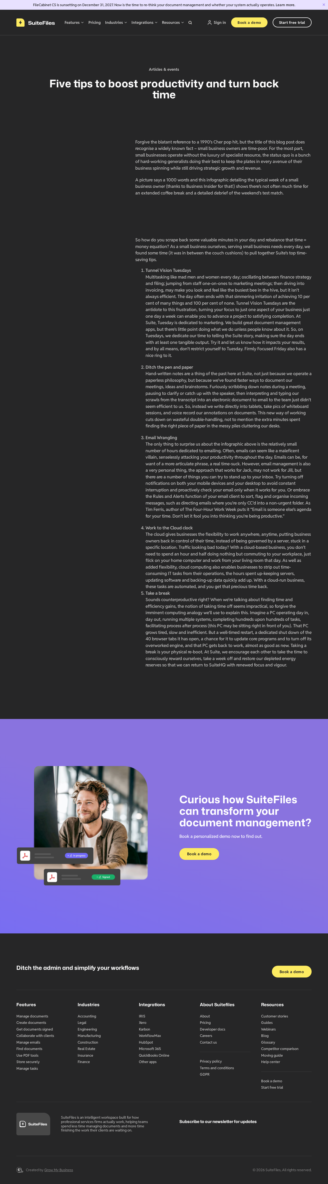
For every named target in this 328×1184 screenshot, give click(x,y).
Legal (82, 1022)
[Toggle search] (190, 22)
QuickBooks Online (154, 1055)
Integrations (142, 22)
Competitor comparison (280, 1048)
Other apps (148, 1061)
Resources (171, 22)
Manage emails (28, 1042)
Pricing (94, 22)
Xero (142, 1022)
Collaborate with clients (35, 1035)
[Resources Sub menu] (182, 22)
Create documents (31, 1022)
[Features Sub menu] (82, 22)
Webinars (268, 1029)
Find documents (29, 1048)
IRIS (142, 1016)
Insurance (85, 1055)
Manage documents (32, 1016)
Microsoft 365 (150, 1048)
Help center (270, 1061)
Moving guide (272, 1055)
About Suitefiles (217, 1004)
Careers (206, 1035)
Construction (88, 1042)
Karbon (144, 1029)
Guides (267, 1022)
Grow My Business (58, 1170)
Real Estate (86, 1048)
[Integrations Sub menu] (156, 22)
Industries (114, 22)
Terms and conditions (217, 1068)
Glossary (268, 1042)
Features (72, 22)
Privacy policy (211, 1061)
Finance (84, 1061)
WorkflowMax (150, 1035)
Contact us (208, 1042)
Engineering (87, 1029)
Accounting (87, 1016)
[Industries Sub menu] (125, 22)
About (205, 1016)
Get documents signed (34, 1029)
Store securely (28, 1061)
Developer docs (212, 1029)
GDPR (205, 1074)
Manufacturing (89, 1035)
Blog (265, 1035)
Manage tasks (27, 1068)
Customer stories (274, 1016)
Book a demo (249, 22)
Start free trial (292, 22)
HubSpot (146, 1042)
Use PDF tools (27, 1055)
